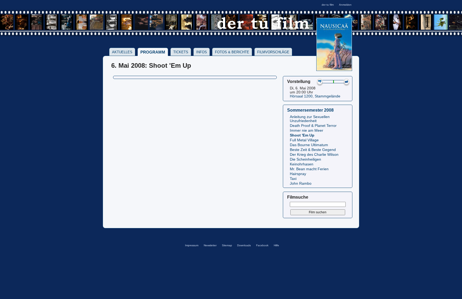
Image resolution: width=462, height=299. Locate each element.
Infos (201, 52)
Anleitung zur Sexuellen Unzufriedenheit (310, 119)
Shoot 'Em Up (302, 135)
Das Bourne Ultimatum (309, 145)
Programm (152, 52)
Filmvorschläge (273, 52)
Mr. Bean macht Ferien (309, 169)
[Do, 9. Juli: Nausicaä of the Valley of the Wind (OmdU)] (334, 69)
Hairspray (298, 174)
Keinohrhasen (301, 164)
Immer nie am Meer (306, 130)
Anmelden (345, 4)
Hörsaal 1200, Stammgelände (315, 96)
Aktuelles (122, 52)
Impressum (191, 245)
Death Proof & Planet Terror (313, 126)
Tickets (180, 52)
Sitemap (227, 245)
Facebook (262, 245)
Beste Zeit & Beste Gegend (313, 150)
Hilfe (276, 245)
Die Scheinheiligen (305, 159)
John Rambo (300, 183)
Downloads (244, 245)
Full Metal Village (304, 140)
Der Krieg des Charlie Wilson (314, 155)
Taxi (293, 179)
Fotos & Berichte (232, 52)
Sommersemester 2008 (310, 110)
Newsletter (210, 245)
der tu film (328, 4)
